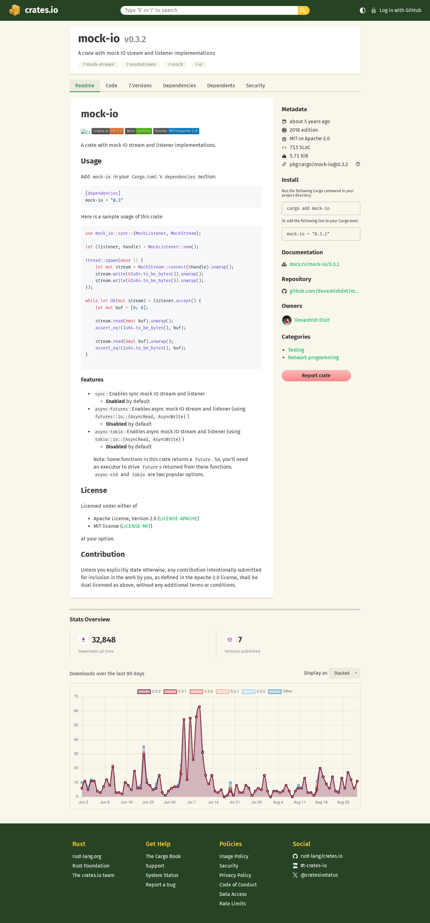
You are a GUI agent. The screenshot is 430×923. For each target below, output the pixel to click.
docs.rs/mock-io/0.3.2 (314, 264)
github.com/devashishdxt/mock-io (325, 291)
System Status (162, 875)
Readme (84, 86)
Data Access (232, 894)
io (198, 64)
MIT (293, 138)
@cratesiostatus (315, 875)
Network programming (313, 358)
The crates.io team (93, 875)
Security (255, 86)
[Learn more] (357, 165)
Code (111, 86)
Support (155, 866)
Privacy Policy (235, 875)
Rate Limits (232, 904)
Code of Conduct (238, 885)
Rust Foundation (91, 866)
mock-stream (98, 64)
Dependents (221, 86)
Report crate (316, 375)
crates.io (41, 10)
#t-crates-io (310, 865)
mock (175, 64)
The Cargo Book (163, 856)
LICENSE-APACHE (178, 519)
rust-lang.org (86, 856)
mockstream (141, 64)
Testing (296, 350)
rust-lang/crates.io (317, 856)
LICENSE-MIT (136, 526)
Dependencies (179, 86)
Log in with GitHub (401, 10)
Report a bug (160, 885)
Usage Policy (233, 856)
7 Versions (140, 86)
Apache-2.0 (317, 138)
